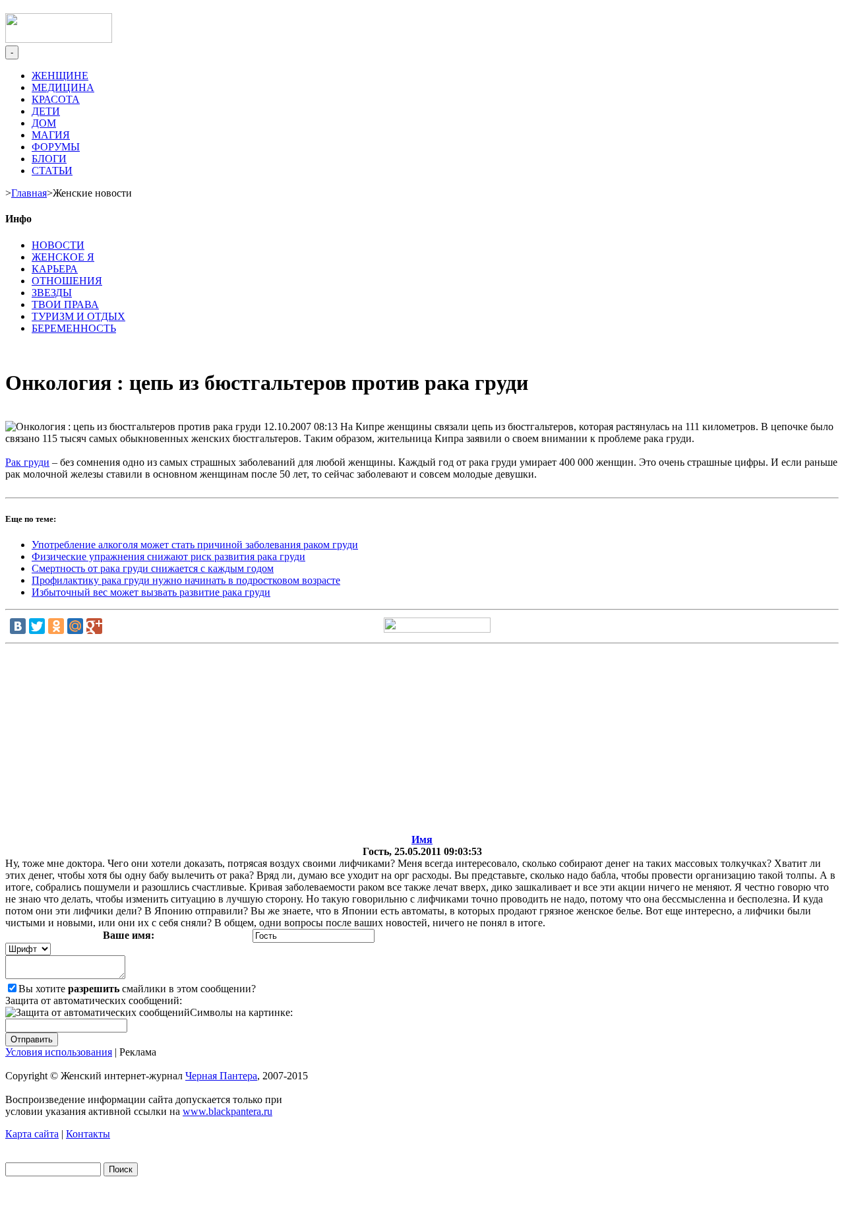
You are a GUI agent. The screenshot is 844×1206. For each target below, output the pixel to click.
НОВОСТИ (58, 245)
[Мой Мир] (75, 626)
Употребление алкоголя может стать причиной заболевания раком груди (195, 544)
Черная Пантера (221, 1075)
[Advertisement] (422, 741)
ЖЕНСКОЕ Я (63, 257)
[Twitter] (37, 626)
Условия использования (58, 1052)
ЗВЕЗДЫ (52, 292)
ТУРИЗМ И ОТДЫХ (78, 316)
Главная (29, 193)
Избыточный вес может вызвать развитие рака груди (151, 592)
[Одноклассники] (56, 626)
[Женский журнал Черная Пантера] (58, 39)
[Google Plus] (94, 626)
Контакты (88, 1133)
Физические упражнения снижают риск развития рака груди (168, 556)
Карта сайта (32, 1133)
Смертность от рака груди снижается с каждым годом (153, 568)
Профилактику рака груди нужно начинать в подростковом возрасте (186, 580)
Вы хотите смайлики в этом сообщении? (137, 988)
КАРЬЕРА (55, 268)
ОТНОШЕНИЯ (67, 280)
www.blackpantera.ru (227, 1111)
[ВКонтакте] (18, 626)
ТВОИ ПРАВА (65, 304)
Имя (422, 839)
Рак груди (27, 462)
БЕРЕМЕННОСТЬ (74, 328)
